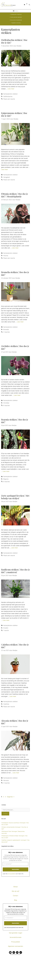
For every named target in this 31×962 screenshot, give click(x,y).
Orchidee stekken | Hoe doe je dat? (15, 347)
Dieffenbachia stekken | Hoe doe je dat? (14, 41)
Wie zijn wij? (15, 891)
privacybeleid (11, 873)
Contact (15, 895)
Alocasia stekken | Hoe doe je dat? (14, 722)
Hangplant (6, 177)
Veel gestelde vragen (15, 933)
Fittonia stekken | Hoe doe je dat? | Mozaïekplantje (14, 195)
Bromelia (6, 329)
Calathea (6, 704)
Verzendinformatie (15, 937)
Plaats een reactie (9, 99)
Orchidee (6, 403)
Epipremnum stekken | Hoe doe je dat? (14, 114)
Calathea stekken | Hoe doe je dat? (15, 646)
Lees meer (11, 89)
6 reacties (6, 405)
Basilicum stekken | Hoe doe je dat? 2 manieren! (15, 571)
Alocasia (6, 780)
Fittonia (5, 255)
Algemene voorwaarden (15, 946)
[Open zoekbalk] (29, 4)
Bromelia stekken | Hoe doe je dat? (15, 273)
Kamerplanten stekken (10, 94)
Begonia (5, 479)
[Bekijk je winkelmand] (24, 4)
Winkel (15, 887)
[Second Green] (9, 4)
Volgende (10, 797)
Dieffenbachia (7, 96)
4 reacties (6, 783)
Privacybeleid (15, 942)
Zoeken (5, 813)
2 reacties (6, 332)
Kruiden (5, 628)
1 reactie (6, 630)
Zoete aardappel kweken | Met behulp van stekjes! (15, 497)
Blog (15, 900)
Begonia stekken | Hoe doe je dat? (14, 421)
